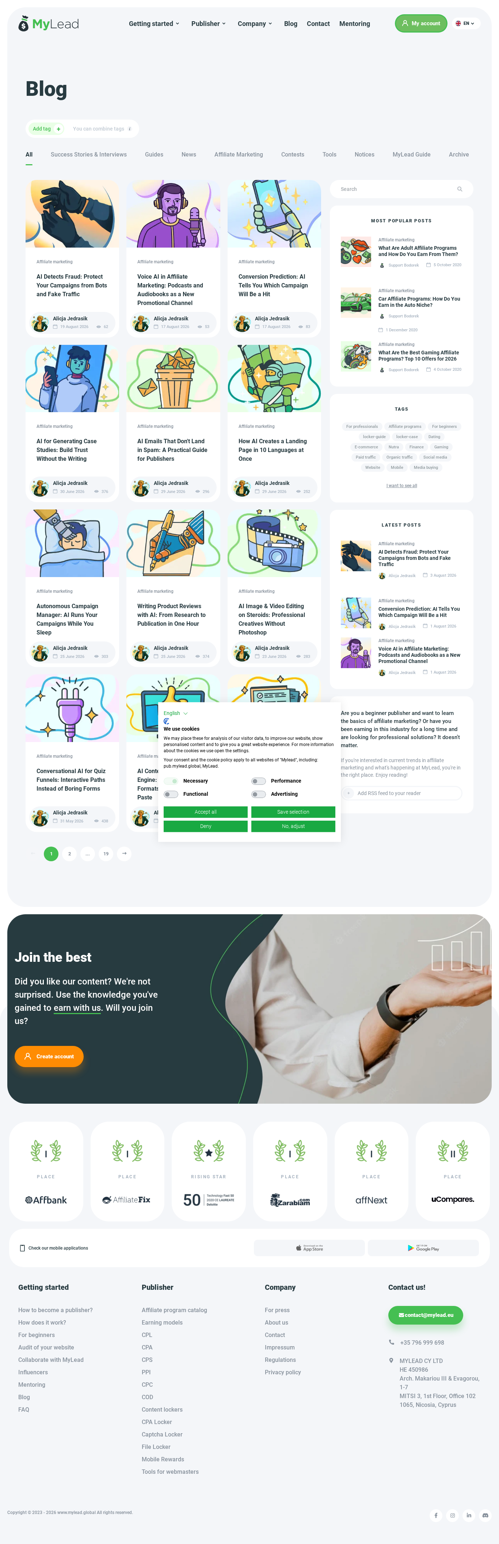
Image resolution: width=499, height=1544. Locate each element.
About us (276, 1322)
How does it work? (42, 1322)
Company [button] (252, 23)
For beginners (36, 1335)
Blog (290, 23)
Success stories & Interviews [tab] (89, 154)
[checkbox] (171, 781)
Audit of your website (46, 1347)
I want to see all (401, 485)
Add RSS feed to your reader (389, 793)
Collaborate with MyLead (51, 1359)
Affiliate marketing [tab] (238, 154)
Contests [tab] (292, 154)
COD (147, 1397)
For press (277, 1310)
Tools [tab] (329, 154)
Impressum (280, 1347)
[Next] (124, 854)
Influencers (33, 1372)
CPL (147, 1335)
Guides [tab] (154, 154)
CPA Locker (157, 1422)
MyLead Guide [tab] (412, 154)
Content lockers (162, 1409)
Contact (318, 23)
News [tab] (189, 154)
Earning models (162, 1322)
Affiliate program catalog (174, 1310)
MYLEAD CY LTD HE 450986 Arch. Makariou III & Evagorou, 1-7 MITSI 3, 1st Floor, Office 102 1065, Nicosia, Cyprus (440, 1382)
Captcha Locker (162, 1434)
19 (105, 853)
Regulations (280, 1359)
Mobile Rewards (163, 1459)
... (87, 853)
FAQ (23, 1409)
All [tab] (29, 154)
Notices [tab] (364, 154)
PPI (146, 1372)
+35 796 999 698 (422, 1342)
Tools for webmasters (170, 1471)
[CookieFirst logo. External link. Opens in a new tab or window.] (166, 721)
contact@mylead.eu (429, 1315)
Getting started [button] (151, 23)
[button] (466, 23)
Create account (55, 1056)
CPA (147, 1347)
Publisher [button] (205, 23)
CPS (147, 1359)
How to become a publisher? (55, 1310)
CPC (147, 1384)
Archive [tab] (459, 154)
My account (426, 23)
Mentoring (354, 23)
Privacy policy (283, 1372)
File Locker (156, 1446)
